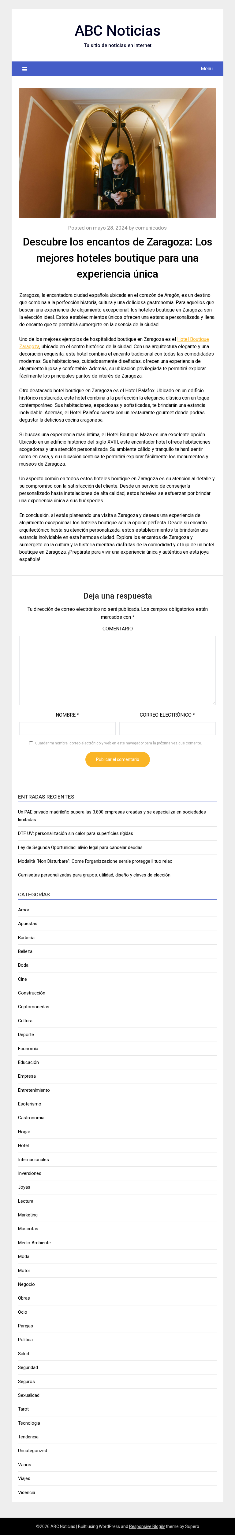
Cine (22, 979)
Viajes (24, 1478)
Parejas (25, 1326)
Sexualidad (28, 1395)
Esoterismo (29, 1104)
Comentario (118, 629)
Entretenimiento (34, 1090)
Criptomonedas (33, 1006)
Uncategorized (32, 1450)
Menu (207, 69)
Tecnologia (29, 1423)
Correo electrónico (167, 715)
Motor (24, 1270)
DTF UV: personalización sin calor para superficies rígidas (75, 833)
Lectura (25, 1201)
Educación (28, 1062)
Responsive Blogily (147, 1526)
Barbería (26, 937)
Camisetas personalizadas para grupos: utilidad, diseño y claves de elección (94, 875)
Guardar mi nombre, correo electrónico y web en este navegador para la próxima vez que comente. (118, 743)
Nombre (67, 715)
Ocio (22, 1312)
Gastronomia (31, 1117)
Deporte (26, 1034)
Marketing (28, 1215)
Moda (23, 1256)
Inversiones (29, 1173)
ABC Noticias (118, 30)
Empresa (27, 1076)
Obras (24, 1298)
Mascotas (28, 1228)
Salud (23, 1353)
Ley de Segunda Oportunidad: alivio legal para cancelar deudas (80, 847)
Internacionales (33, 1159)
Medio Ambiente (34, 1242)
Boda (23, 965)
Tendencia (28, 1437)
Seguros (26, 1381)
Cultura (25, 1021)
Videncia (26, 1492)
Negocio (26, 1284)
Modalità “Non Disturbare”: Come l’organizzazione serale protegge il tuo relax (95, 861)
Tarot (23, 1409)
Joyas (24, 1187)
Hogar (24, 1132)
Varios (24, 1464)
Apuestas (27, 923)
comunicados (151, 228)
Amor (23, 910)
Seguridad (28, 1367)
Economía (28, 1048)
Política (25, 1339)
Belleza (25, 951)
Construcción (31, 993)
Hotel (23, 1145)
